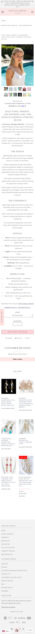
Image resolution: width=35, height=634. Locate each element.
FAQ (2, 584)
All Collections (8, 547)
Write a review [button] (17, 359)
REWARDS (4, 591)
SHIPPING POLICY (10, 307)
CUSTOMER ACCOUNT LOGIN (11, 577)
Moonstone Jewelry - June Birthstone (16, 25)
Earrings (5, 537)
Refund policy (7, 554)
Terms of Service (8, 551)
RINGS (3, 530)
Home (3, 20)
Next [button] (30, 65)
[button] (24, 489)
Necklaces (5, 544)
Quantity (17, 321)
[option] (17, 65)
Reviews (4, 564)
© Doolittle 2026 (16, 611)
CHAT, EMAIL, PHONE (26, 304)
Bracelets (5, 541)
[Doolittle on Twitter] (11, 629)
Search (4, 567)
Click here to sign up (8, 607)
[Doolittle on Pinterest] (23, 629)
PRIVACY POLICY (7, 580)
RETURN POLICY (24, 307)
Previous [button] (4, 65)
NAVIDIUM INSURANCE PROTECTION (14, 570)
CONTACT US (5, 574)
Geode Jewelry (7, 534)
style (17, 312)
